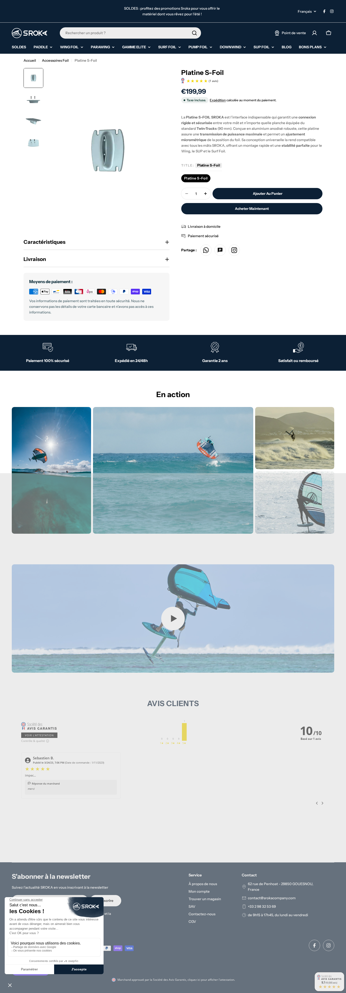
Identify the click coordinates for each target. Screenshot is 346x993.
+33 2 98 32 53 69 (262, 906)
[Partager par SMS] (220, 250)
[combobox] (130, 33)
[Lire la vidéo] (173, 618)
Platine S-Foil (196, 178)
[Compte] (314, 33)
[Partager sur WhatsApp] (206, 250)
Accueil (30, 60)
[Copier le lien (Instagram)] (234, 250)
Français (305, 11)
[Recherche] (194, 33)
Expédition (218, 100)
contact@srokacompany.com (272, 898)
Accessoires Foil (55, 60)
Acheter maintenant (252, 208)
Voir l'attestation (39, 735)
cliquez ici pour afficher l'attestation (211, 980)
